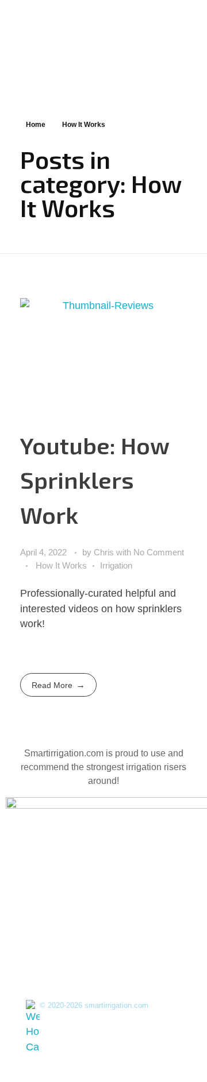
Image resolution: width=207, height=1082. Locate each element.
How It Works (61, 565)
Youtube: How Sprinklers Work (94, 479)
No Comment (158, 552)
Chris (105, 552)
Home (35, 125)
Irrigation (116, 565)
